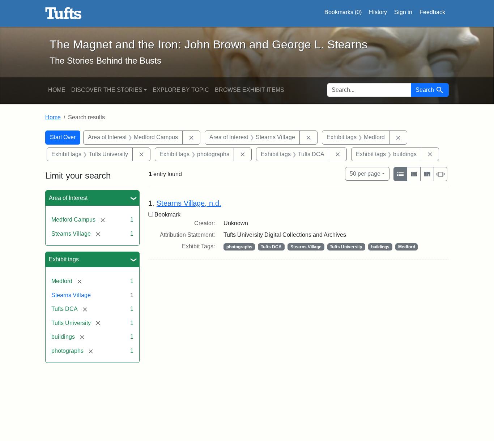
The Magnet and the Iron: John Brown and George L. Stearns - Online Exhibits (63, 13)
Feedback (432, 12)
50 (365, 173)
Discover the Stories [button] (106, 90)
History (378, 12)
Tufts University (346, 246)
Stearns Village (71, 295)
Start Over (63, 137)
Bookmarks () (343, 12)
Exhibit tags (64, 259)
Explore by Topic (181, 90)
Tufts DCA (271, 246)
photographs (239, 246)
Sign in (403, 12)
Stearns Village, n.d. (189, 203)
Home (56, 90)
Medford (406, 246)
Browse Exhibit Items (249, 90)
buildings (380, 246)
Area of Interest (68, 198)
